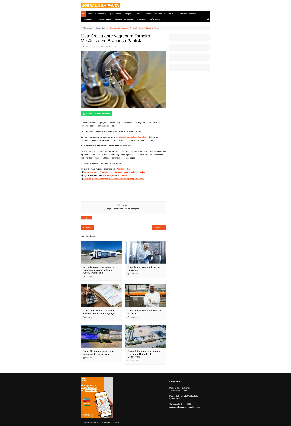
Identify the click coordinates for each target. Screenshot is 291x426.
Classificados (181, 14)
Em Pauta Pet (87, 19)
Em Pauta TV (159, 14)
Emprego (87, 218)
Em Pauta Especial (103, 19)
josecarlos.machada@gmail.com (134, 137)
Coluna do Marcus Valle (123, 19)
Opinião (192, 14)
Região (128, 14)
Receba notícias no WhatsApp (98, 114)
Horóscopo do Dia (156, 19)
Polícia (90, 14)
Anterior (89, 228)
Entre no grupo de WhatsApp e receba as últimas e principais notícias (114, 172)
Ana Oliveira (87, 47)
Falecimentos (100, 14)
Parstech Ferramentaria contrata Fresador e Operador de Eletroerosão (143, 354)
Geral (138, 14)
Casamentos (141, 19)
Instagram (111, 175)
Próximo (158, 228)
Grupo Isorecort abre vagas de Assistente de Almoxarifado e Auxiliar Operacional (98, 270)
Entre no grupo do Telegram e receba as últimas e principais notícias (113, 179)
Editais (170, 14)
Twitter (123, 175)
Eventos (148, 14)
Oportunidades (115, 14)
